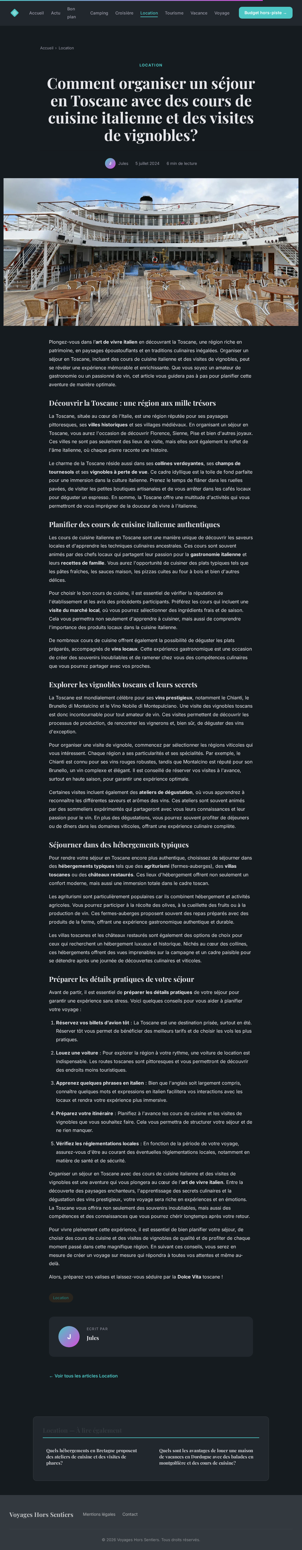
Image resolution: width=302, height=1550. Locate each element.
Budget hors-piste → (265, 12)
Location (149, 12)
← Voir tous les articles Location (83, 1376)
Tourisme (174, 12)
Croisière (124, 12)
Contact (130, 1514)
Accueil (36, 12)
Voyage (221, 12)
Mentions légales (99, 1514)
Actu (55, 12)
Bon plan (71, 12)
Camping (99, 12)
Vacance (199, 12)
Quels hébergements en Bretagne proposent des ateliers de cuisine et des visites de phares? (91, 1456)
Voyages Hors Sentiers (41, 1514)
